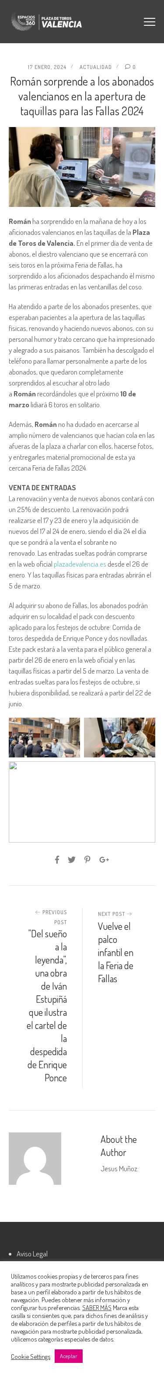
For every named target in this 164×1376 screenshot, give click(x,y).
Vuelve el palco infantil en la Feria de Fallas (115, 952)
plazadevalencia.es (80, 563)
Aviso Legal (32, 1253)
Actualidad (96, 66)
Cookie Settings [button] (30, 1356)
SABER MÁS (97, 1307)
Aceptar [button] (68, 1355)
